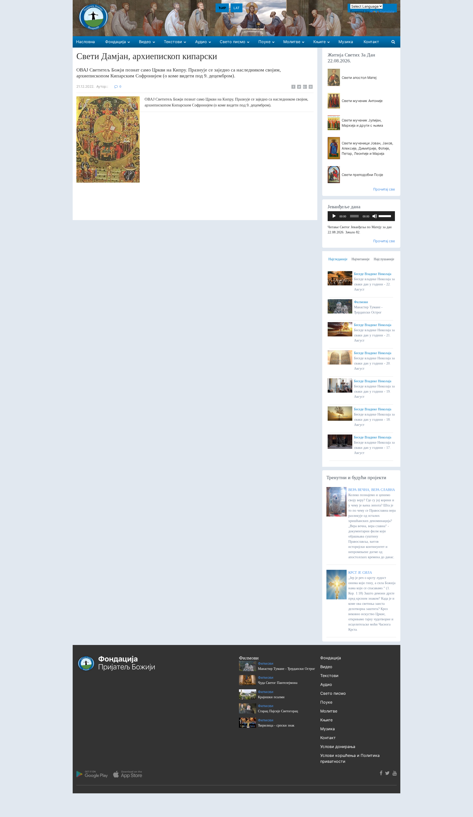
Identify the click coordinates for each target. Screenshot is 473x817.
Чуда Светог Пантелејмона (277, 683)
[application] (361, 216)
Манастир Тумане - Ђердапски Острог (286, 669)
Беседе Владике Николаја (372, 274)
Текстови (329, 675)
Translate (387, 11)
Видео (326, 666)
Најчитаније (361, 259)
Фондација (330, 657)
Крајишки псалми (271, 697)
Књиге (326, 719)
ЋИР (222, 8)
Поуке (326, 702)
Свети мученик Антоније (362, 101)
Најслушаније (384, 259)
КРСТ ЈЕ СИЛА (360, 572)
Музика (327, 728)
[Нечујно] (374, 216)
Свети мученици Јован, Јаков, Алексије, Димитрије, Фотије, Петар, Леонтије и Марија (367, 148)
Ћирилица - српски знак (276, 725)
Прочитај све (384, 189)
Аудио (326, 684)
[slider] (385, 215)
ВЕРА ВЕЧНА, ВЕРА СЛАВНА (371, 490)
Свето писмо (333, 693)
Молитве (328, 711)
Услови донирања (337, 746)
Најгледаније (337, 259)
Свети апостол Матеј (359, 77)
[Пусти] (334, 216)
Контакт (328, 737)
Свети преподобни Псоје (362, 175)
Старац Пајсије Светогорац (278, 711)
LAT (236, 8)
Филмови (361, 302)
